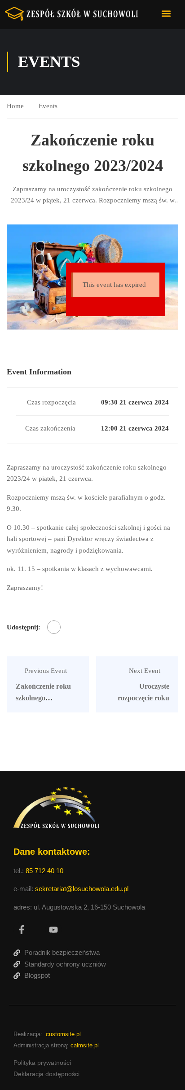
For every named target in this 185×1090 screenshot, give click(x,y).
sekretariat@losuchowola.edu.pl (81, 888)
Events (48, 106)
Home (15, 106)
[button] (166, 13)
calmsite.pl (84, 1045)
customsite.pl (63, 1034)
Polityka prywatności (42, 1062)
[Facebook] (54, 627)
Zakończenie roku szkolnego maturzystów (43, 697)
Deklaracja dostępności (46, 1073)
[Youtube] (53, 930)
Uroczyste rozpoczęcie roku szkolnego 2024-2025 (138, 697)
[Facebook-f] (21, 930)
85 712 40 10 (45, 871)
